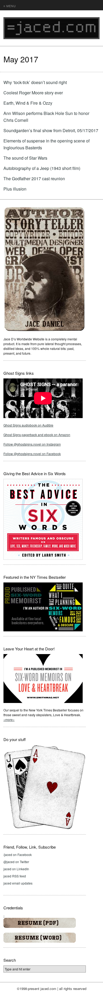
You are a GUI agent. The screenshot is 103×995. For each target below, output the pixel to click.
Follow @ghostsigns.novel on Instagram (32, 444)
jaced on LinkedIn (16, 869)
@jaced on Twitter (16, 861)
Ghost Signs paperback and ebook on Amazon (36, 434)
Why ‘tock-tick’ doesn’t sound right (35, 82)
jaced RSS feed (14, 876)
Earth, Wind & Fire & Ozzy (27, 103)
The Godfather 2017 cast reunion (34, 178)
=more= (9, 719)
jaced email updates (17, 883)
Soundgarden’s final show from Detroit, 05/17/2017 (50, 130)
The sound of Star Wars (25, 158)
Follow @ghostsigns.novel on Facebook (32, 453)
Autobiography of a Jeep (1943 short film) (41, 168)
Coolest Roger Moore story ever (33, 93)
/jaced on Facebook (17, 854)
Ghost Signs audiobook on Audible (28, 425)
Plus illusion (14, 189)
